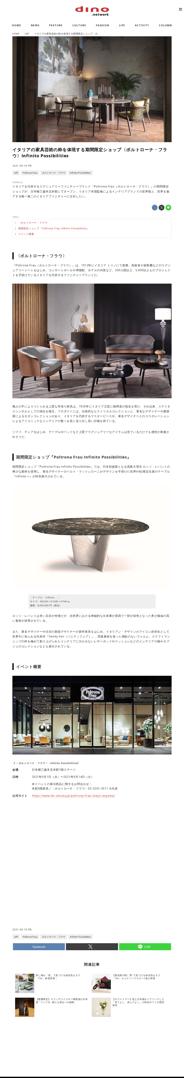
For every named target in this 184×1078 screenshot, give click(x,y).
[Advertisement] (52, 898)
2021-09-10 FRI (22, 165)
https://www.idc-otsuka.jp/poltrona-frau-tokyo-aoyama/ (73, 796)
